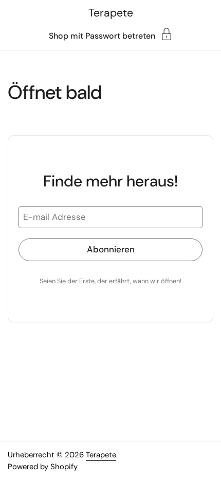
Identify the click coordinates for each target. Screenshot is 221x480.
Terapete (110, 13)
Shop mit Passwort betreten (102, 35)
